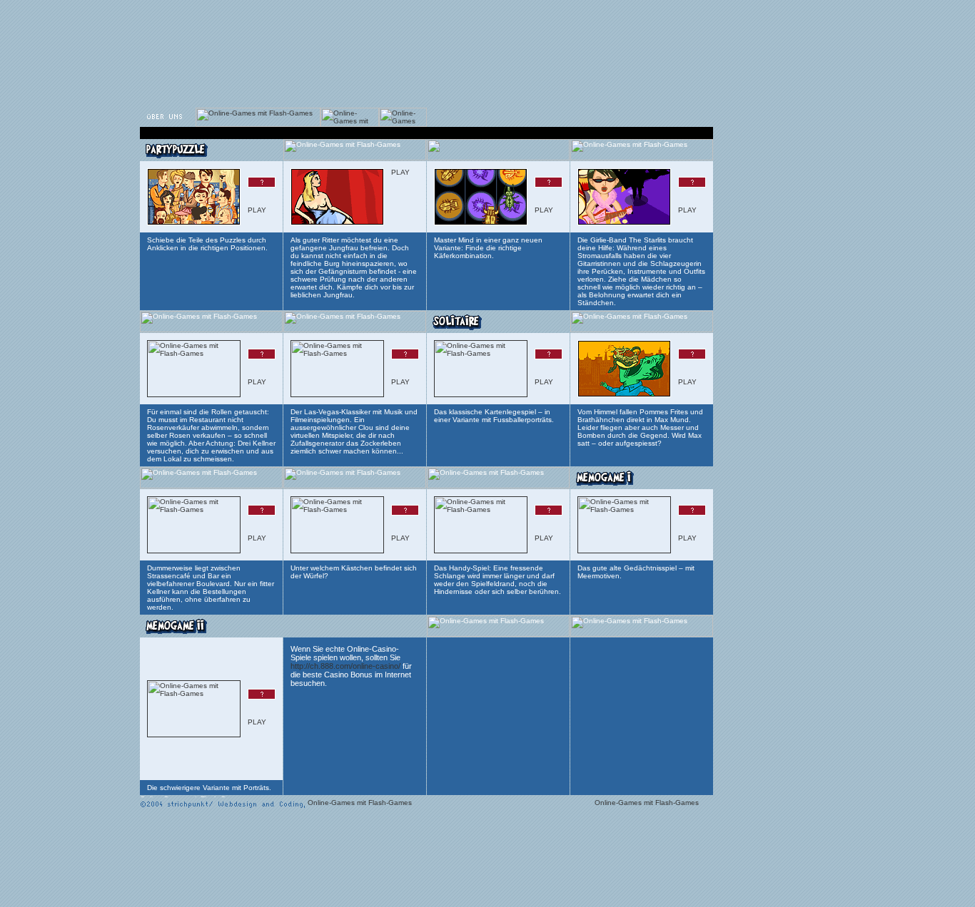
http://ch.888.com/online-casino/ (345, 666)
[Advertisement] (399, 34)
